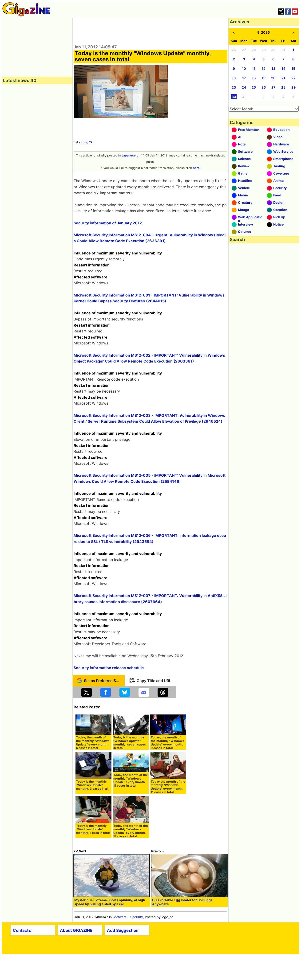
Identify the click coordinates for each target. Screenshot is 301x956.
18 (254, 78)
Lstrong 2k (85, 142)
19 (263, 78)
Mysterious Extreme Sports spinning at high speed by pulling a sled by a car (109, 902)
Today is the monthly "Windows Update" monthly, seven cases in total (129, 743)
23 (234, 87)
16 (234, 78)
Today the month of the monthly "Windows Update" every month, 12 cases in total (130, 831)
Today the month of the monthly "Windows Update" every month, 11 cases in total (130, 780)
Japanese (129, 155)
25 (254, 87)
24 (244, 87)
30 (234, 97)
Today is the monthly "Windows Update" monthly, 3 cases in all (92, 785)
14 (283, 68)
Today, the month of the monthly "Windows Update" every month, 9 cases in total (167, 743)
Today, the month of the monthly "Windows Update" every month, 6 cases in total (92, 743)
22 (293, 78)
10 (244, 68)
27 (273, 87)
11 (253, 68)
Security (136, 917)
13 (273, 68)
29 (293, 87)
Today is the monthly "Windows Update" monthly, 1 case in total (93, 829)
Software (120, 917)
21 (283, 78)
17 (244, 78)
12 (263, 68)
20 (273, 78)
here (196, 168)
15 (293, 68)
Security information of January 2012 (108, 223)
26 (263, 87)
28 (283, 87)
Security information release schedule (109, 667)
